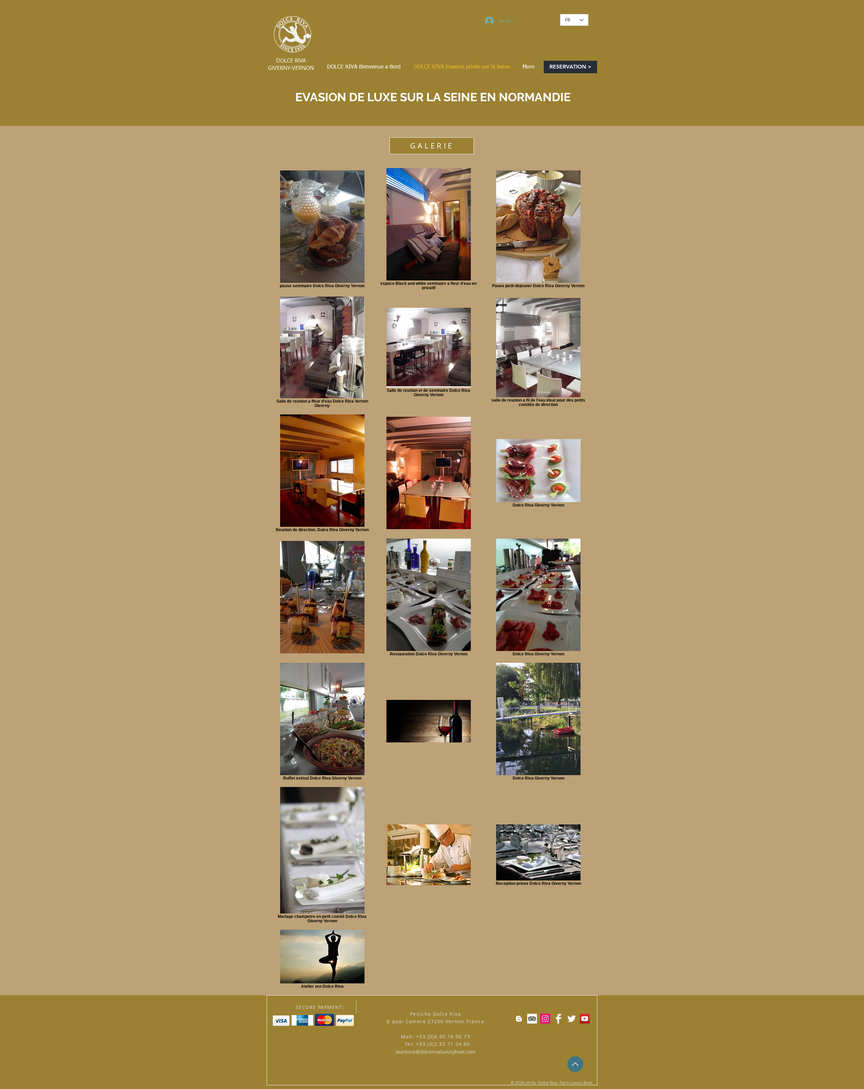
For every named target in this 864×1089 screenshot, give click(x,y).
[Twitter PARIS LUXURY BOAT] (571, 1019)
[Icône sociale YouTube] (585, 1019)
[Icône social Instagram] (545, 1019)
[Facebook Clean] (558, 1019)
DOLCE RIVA (291, 60)
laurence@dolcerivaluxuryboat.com (436, 1052)
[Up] (575, 1064)
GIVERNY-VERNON (291, 68)
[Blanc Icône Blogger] (519, 1019)
